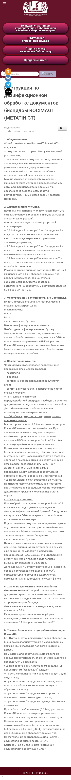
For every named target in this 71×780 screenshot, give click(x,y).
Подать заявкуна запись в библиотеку (36, 50)
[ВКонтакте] (8, 77)
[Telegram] (8, 84)
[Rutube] (8, 91)
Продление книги (35, 60)
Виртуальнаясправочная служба (35, 39)
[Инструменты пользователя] (62, 128)
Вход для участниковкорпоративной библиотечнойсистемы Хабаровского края (35, 28)
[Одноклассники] (8, 71)
